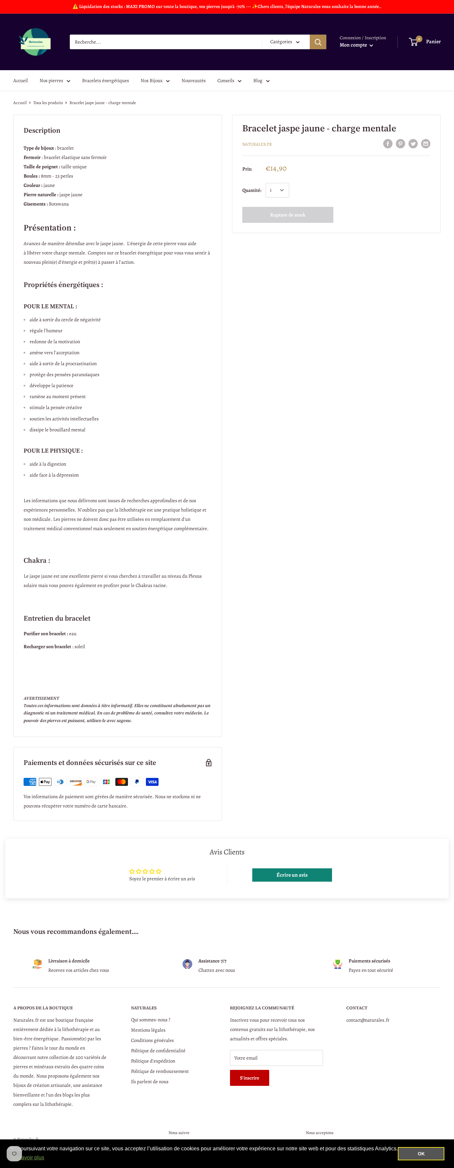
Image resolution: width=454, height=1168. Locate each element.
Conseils (225, 80)
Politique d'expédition (153, 1061)
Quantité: (252, 190)
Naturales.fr (257, 144)
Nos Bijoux (152, 80)
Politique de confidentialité (158, 1050)
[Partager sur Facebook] (388, 143)
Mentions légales (148, 1030)
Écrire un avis (292, 875)
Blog (258, 80)
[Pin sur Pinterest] (400, 143)
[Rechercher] (318, 42)
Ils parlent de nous (150, 1081)
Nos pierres (51, 80)
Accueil (20, 80)
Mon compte (354, 45)
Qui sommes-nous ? (150, 1019)
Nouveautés (193, 80)
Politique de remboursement (160, 1071)
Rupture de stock (287, 215)
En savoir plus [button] (27, 1157)
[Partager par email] (425, 143)
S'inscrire (249, 1078)
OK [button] (421, 1153)
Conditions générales (152, 1040)
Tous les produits (48, 102)
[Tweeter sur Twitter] (413, 143)
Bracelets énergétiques (105, 80)
